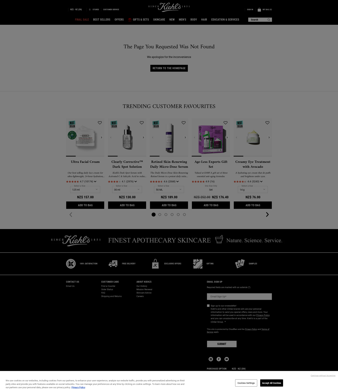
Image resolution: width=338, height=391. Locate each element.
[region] (169, 381)
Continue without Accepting (323, 375)
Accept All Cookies (271, 383)
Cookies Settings (246, 383)
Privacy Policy (78, 387)
